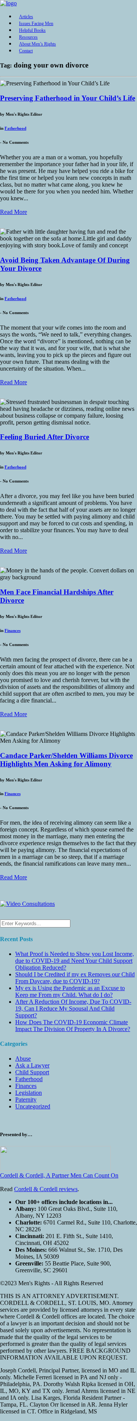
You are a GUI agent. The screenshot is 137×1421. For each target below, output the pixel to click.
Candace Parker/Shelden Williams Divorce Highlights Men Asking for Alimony (66, 759)
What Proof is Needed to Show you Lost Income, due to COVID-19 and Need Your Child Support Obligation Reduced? (74, 961)
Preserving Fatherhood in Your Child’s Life (67, 98)
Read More (13, 212)
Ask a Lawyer (32, 1065)
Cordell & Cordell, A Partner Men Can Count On (59, 1175)
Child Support (32, 1072)
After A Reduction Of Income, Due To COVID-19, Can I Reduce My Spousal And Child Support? (73, 1008)
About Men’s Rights (37, 44)
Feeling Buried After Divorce (44, 437)
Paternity (26, 1099)
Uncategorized (32, 1106)
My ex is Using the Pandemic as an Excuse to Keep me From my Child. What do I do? (70, 991)
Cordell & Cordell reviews (46, 1189)
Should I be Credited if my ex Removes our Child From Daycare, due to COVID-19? (75, 977)
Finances (13, 630)
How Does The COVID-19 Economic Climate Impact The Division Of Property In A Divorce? (72, 1025)
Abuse (23, 1058)
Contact (26, 50)
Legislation (28, 1092)
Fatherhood (15, 128)
